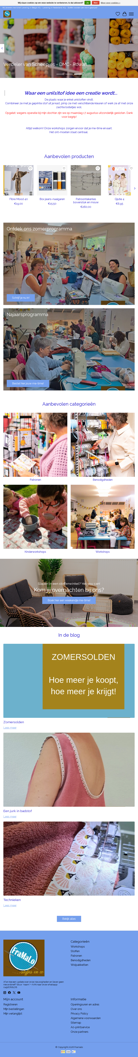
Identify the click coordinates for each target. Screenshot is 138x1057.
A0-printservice (80, 1027)
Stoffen (75, 951)
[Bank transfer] (68, 1052)
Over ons (76, 1009)
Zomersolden (13, 722)
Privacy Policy (79, 1013)
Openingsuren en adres (85, 1004)
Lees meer (9, 727)
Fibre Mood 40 (18, 199)
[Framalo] (7, 13)
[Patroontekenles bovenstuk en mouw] (86, 180)
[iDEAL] (63, 1052)
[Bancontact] (74, 1052)
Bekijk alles (69, 918)
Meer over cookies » (110, 3)
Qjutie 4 (119, 199)
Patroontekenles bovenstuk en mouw (86, 201)
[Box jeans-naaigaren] (52, 180)
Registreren (10, 1004)
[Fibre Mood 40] (18, 180)
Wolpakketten (79, 964)
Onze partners (79, 1031)
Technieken (12, 900)
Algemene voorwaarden (86, 1018)
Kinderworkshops (35, 551)
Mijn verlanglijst (12, 1013)
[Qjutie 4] (119, 180)
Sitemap (76, 1022)
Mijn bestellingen (13, 1009)
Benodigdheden (103, 479)
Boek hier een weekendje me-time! (69, 600)
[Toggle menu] (131, 14)
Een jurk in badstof (17, 811)
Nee (96, 3)
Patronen (35, 479)
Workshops (103, 551)
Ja (87, 3)
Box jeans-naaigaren (52, 199)
